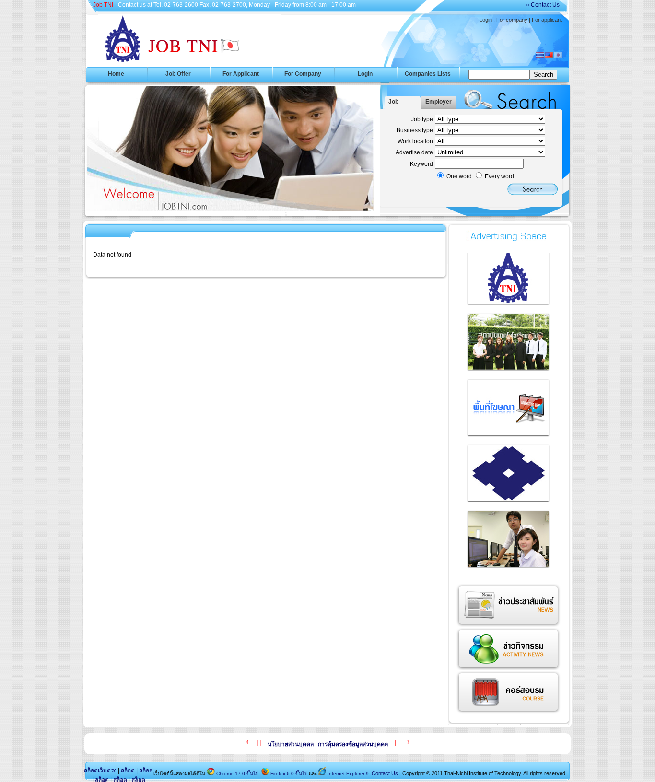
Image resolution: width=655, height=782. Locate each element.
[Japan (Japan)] (558, 55)
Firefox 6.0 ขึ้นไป (288, 773)
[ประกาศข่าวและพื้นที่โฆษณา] (508, 303)
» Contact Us (543, 4)
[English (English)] (549, 55)
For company (511, 20)
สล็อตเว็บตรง (100, 770)
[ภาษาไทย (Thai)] (540, 55)
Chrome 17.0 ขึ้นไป (237, 773)
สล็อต (128, 770)
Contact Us (384, 773)
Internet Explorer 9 (348, 773)
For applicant (547, 20)
